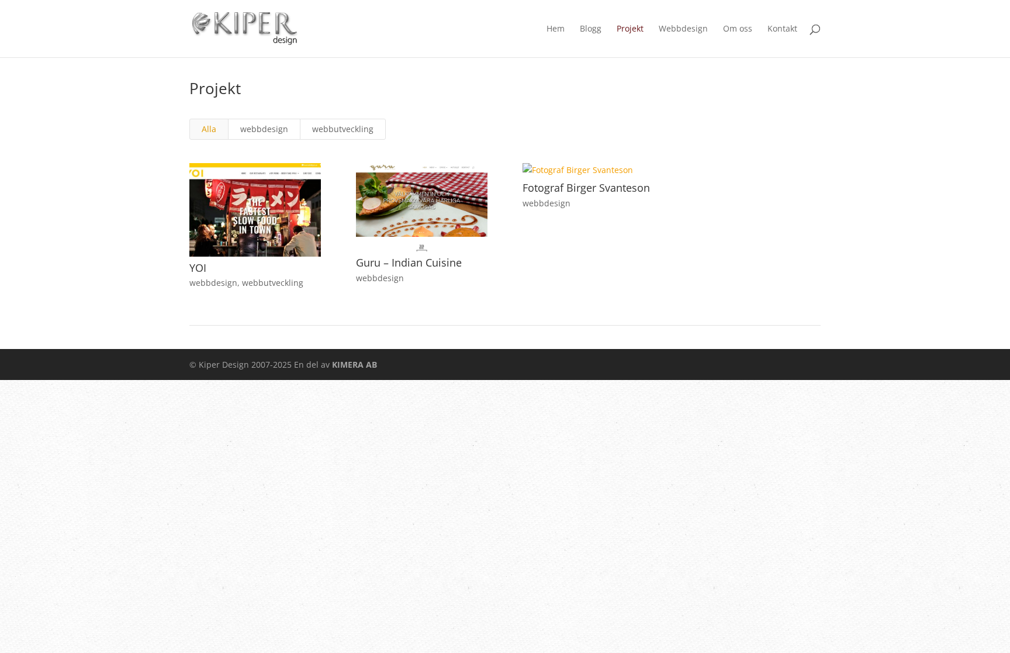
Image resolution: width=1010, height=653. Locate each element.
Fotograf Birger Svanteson (586, 188)
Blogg (590, 29)
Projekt (630, 29)
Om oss (737, 29)
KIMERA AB (354, 364)
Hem (555, 29)
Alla (209, 128)
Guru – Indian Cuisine (409, 262)
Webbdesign (683, 29)
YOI (197, 268)
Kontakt (782, 29)
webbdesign (264, 128)
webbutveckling (342, 128)
